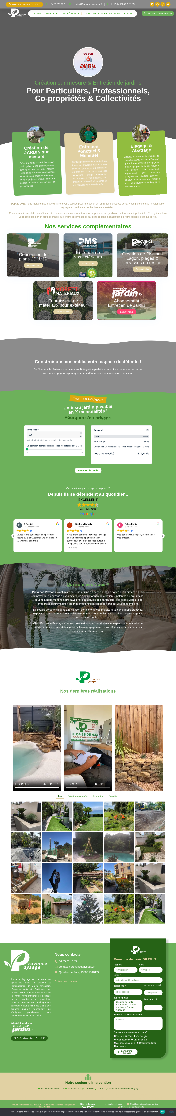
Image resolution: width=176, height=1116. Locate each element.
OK (162, 1112)
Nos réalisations (71, 13)
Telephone (119, 986)
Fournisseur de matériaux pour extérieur (63, 303)
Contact (128, 13)
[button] (13, 536)
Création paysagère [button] (78, 796)
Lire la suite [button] (21, 548)
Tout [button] (60, 796)
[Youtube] (168, 4)
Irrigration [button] (98, 796)
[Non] (171, 1112)
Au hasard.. (121, 1046)
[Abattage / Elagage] (128, 1007)
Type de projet (121, 998)
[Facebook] (152, 4)
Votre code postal (152, 985)
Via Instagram (140, 1039)
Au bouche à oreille (125, 1043)
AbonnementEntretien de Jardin (126, 303)
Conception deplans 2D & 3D (33, 256)
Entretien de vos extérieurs (88, 254)
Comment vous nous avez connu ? (131, 1032)
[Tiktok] (162, 4)
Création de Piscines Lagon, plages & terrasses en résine (142, 258)
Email (117, 975)
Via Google (141, 1036)
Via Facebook (123, 1039)
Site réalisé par (88, 1104)
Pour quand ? (150, 999)
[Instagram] (157, 4)
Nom (141, 965)
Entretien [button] (113, 796)
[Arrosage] (128, 1010)
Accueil (37, 13)
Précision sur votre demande (128, 1014)
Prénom (118, 965)
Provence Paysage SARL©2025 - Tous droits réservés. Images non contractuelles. (43, 1106)
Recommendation (147, 1043)
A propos (49, 13)
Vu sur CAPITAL (124, 1036)
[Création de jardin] (128, 1002)
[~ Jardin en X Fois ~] (128, 1004)
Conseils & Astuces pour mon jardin (102, 13)
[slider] (27, 449)
